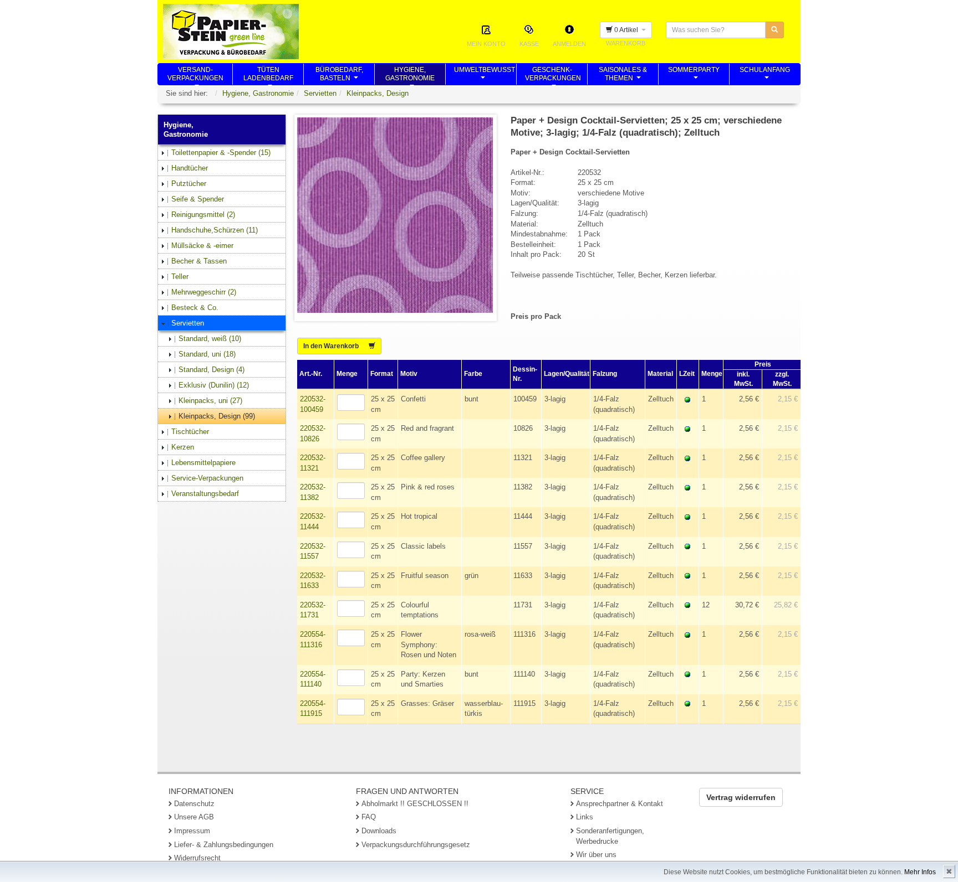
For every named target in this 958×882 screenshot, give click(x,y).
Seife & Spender (197, 199)
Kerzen (182, 447)
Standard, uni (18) (207, 354)
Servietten (320, 93)
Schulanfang (765, 75)
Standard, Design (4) (211, 369)
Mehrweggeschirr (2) (203, 292)
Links (584, 817)
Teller (179, 276)
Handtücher (189, 168)
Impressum (192, 831)
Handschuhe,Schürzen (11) (214, 230)
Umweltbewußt (484, 75)
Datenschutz (194, 804)
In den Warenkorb (336, 346)
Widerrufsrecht (197, 858)
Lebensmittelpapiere (203, 462)
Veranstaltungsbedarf (205, 493)
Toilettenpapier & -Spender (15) (221, 152)
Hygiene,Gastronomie (410, 75)
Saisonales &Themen (623, 75)
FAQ (368, 817)
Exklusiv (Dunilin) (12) (214, 385)
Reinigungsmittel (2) (203, 214)
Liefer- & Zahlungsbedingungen (223, 844)
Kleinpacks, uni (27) (210, 400)
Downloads (378, 831)
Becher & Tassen (199, 261)
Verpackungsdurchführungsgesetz (415, 844)
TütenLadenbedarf (268, 75)
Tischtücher (190, 431)
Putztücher (188, 183)
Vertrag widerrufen (741, 797)
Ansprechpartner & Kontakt (619, 804)
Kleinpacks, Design (377, 93)
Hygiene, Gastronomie (258, 93)
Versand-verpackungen (195, 75)
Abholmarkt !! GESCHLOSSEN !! (414, 804)
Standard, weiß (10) (210, 338)
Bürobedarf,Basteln (339, 75)
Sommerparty (694, 75)
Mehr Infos (920, 872)
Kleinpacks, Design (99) (217, 416)
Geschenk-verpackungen (553, 75)
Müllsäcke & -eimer (202, 245)
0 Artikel (627, 30)
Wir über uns (596, 854)
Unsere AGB (194, 817)
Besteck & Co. (194, 307)
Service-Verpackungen (207, 478)
